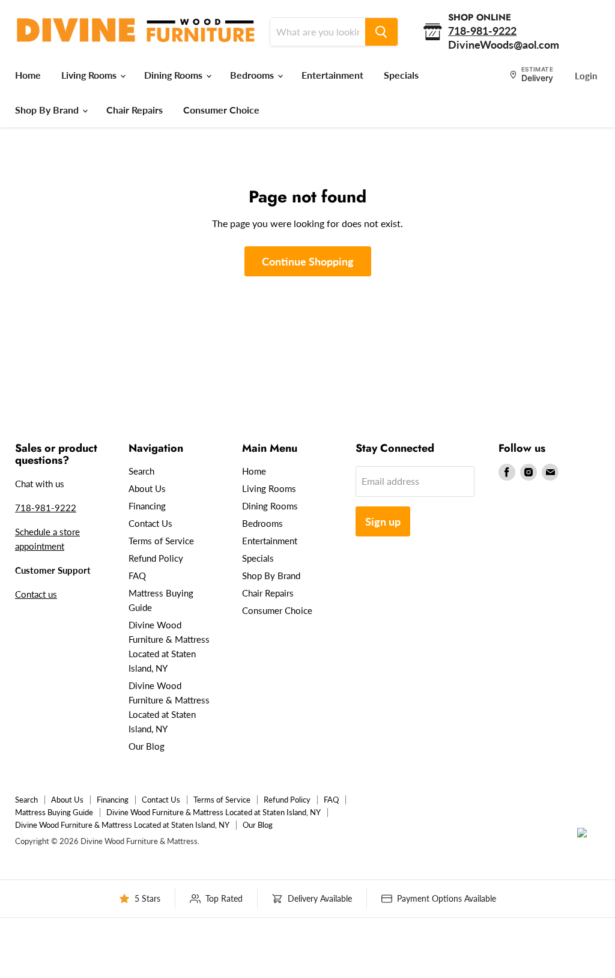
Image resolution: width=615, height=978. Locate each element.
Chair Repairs (134, 109)
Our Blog (147, 746)
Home (28, 74)
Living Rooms (90, 74)
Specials (401, 74)
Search (141, 471)
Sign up (383, 521)
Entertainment (332, 74)
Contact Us (150, 523)
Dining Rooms (174, 74)
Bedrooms (253, 74)
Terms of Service (161, 540)
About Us (147, 488)
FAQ (137, 575)
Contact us (36, 594)
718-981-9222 (45, 507)
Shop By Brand (48, 109)
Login (586, 75)
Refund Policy (156, 558)
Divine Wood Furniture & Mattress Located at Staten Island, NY (213, 812)
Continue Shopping (308, 261)
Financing (147, 505)
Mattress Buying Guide (54, 812)
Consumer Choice (221, 109)
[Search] (381, 32)
